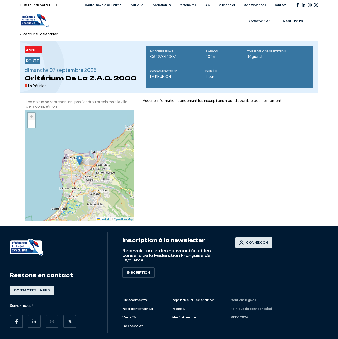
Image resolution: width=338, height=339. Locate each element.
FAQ (207, 5)
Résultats (293, 21)
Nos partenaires (137, 309)
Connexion (257, 242)
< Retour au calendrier (39, 33)
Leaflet (104, 219)
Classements (134, 300)
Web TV (129, 317)
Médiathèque (183, 317)
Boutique (135, 5)
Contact (280, 5)
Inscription (138, 272)
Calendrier (259, 21)
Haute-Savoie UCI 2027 (103, 5)
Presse (178, 309)
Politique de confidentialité (251, 309)
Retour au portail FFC (40, 5)
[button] (79, 160)
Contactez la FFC (32, 290)
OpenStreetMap (123, 219)
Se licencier (226, 5)
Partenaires (187, 5)
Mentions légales (243, 300)
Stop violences (254, 5)
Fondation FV (161, 5)
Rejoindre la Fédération (192, 300)
